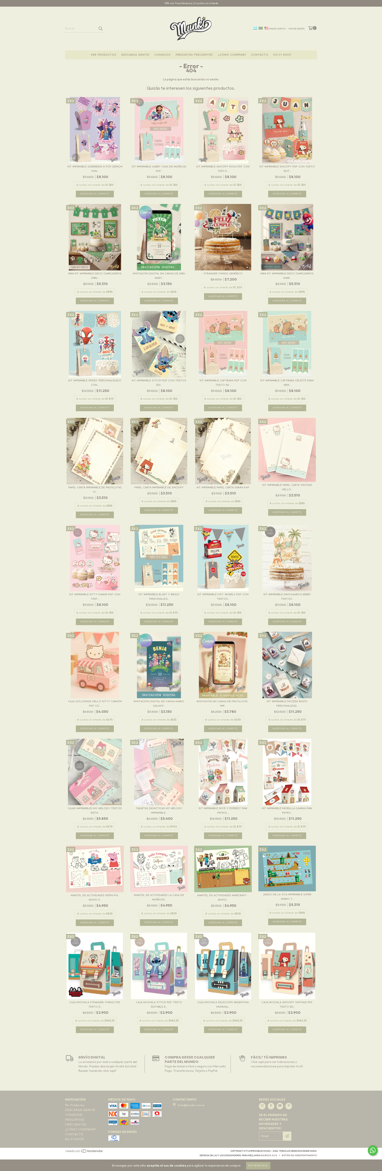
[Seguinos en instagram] (262, 1106)
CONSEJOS (163, 55)
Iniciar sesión (296, 28)
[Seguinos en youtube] (280, 1106)
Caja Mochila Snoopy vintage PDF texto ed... (287, 1004)
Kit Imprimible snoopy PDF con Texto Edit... (287, 169)
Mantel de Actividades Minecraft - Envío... (222, 897)
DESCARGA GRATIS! (135, 55)
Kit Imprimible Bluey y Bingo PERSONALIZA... (159, 596)
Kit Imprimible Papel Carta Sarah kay (223, 487)
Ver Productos (103, 55)
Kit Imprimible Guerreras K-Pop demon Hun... (94, 169)
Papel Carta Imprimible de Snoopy (159, 487)
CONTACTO (259, 55)
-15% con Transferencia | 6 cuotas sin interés (191, 3)
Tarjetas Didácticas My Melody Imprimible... (159, 810)
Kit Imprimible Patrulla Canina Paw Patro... (287, 810)
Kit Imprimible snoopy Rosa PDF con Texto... (223, 169)
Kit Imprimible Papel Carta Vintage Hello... (287, 487)
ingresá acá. (269, 1155)
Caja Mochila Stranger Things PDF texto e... (94, 1004)
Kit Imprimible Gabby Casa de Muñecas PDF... (159, 169)
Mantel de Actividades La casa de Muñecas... (159, 897)
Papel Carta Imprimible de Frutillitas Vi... (95, 489)
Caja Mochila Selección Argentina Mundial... (223, 1004)
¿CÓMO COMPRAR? (232, 55)
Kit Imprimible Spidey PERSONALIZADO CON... (94, 382)
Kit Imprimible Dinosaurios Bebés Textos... (287, 596)
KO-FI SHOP (282, 55)
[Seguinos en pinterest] (288, 1106)
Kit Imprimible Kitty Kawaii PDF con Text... (94, 596)
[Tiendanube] (84, 1152)
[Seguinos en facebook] (271, 1106)
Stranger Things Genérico (223, 273)
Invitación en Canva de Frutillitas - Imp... (223, 703)
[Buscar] (100, 29)
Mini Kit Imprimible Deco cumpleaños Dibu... (95, 275)
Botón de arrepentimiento (299, 1155)
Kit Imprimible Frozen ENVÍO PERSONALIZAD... (287, 703)
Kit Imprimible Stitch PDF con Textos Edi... (159, 382)
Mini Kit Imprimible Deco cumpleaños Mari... (287, 275)
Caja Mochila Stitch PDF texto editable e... (159, 1004)
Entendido (258, 1165)
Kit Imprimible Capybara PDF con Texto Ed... (223, 382)
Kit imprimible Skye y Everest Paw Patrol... (223, 810)
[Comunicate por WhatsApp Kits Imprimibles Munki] (373, 1150)
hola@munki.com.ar (191, 1105)
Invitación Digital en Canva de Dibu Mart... (159, 275)
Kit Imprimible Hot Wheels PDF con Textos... (222, 596)
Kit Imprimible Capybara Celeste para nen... (287, 382)
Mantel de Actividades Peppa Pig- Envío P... (95, 897)
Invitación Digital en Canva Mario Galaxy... (159, 703)
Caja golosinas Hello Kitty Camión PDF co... (95, 703)
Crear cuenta (277, 28)
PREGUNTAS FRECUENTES (194, 55)
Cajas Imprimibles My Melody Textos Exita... (95, 810)
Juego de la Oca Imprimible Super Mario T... (287, 896)
